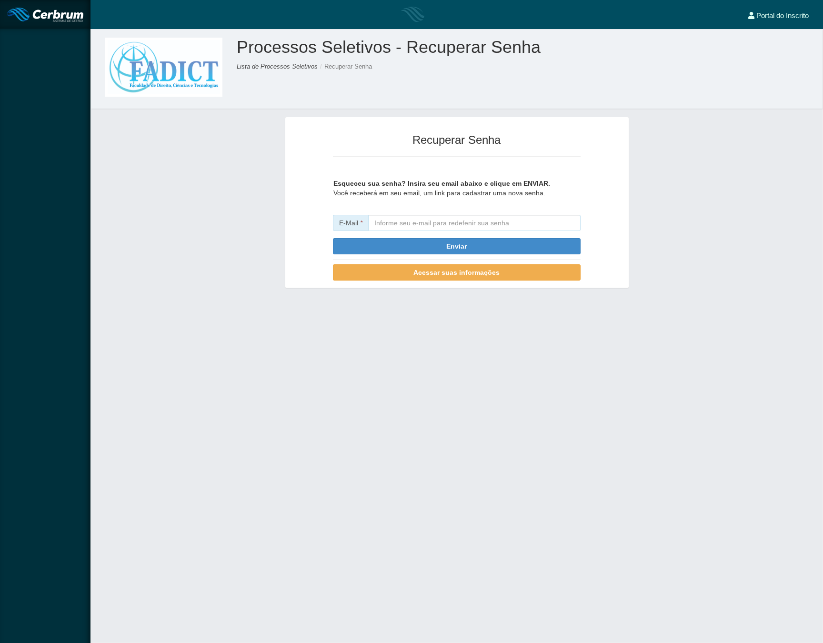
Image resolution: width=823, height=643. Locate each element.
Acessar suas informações (456, 272)
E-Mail (350, 223)
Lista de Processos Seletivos (277, 66)
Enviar (456, 246)
